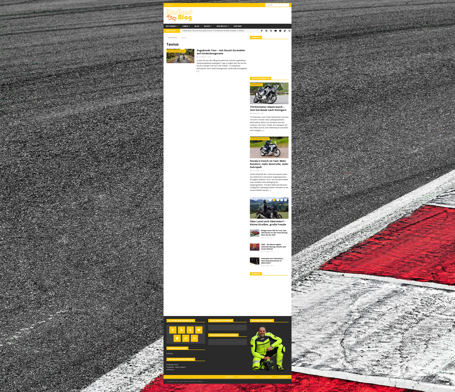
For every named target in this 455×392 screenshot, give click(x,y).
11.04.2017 (202, 57)
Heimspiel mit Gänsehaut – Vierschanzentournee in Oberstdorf (272, 263)
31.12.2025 (266, 254)
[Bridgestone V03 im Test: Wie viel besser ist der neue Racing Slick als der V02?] (254, 235)
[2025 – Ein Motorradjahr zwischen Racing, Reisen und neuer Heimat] (254, 249)
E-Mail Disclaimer (266, 379)
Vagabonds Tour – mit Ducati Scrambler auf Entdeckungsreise (221, 52)
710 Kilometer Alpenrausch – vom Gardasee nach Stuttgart (268, 108)
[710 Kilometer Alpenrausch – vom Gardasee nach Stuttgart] (269, 93)
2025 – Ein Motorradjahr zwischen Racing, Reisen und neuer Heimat (273, 249)
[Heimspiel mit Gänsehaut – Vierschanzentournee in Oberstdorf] (254, 263)
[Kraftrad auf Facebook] (262, 31)
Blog (197, 26)
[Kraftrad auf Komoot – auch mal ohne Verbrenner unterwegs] (289, 31)
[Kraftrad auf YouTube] (275, 31)
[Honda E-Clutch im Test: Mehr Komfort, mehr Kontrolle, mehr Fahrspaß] (269, 147)
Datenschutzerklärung (246, 379)
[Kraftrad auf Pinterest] (280, 31)
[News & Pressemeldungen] (180, 56)
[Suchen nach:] (277, 5)
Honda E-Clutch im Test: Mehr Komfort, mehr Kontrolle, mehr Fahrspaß (269, 164)
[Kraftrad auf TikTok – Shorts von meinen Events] (285, 31)
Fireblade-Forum (172, 367)
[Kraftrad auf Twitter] (271, 31)
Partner (237, 26)
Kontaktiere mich (283, 379)
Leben (185, 26)
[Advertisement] (269, 58)
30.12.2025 (266, 268)
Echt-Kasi (169, 356)
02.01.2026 (266, 240)
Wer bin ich (222, 26)
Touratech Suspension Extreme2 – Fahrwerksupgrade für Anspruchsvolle (268, 224)
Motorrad (171, 26)
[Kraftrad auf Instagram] (266, 31)
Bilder (207, 26)
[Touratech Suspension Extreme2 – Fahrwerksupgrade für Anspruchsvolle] (269, 208)
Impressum (229, 379)
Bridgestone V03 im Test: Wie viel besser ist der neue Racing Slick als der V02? (274, 235)
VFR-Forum (170, 372)
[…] (198, 71)
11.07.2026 (255, 170)
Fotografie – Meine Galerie (176, 370)
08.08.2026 (255, 113)
